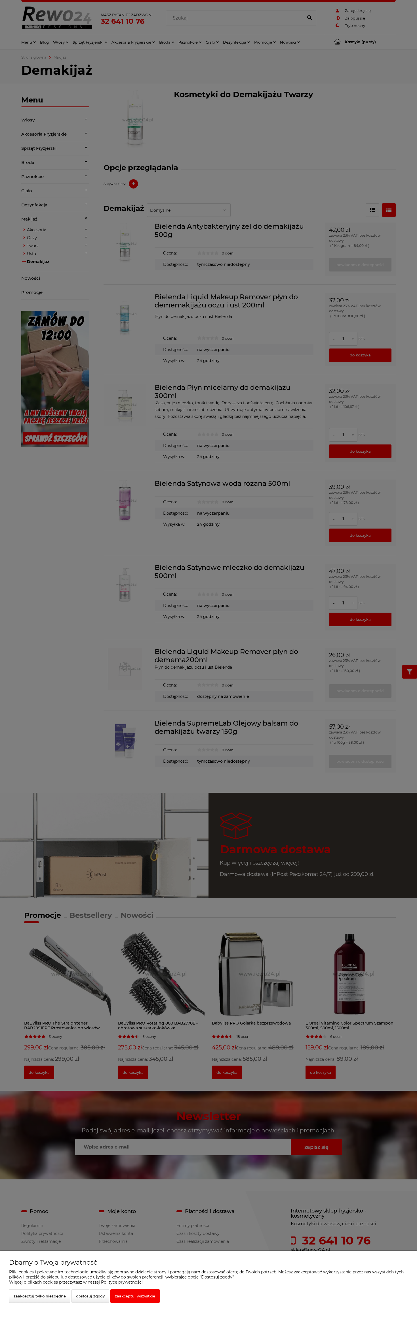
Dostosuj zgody (90, 1296)
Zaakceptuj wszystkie (135, 1296)
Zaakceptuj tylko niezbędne (40, 1296)
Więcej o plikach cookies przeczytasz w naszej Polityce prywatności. (76, 1282)
